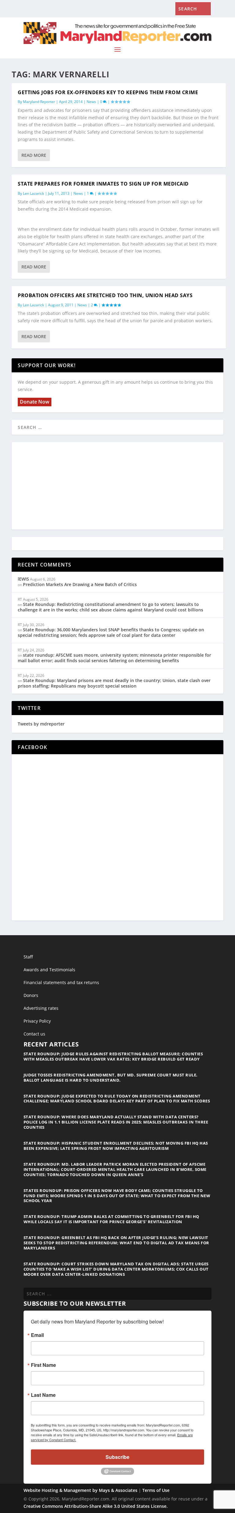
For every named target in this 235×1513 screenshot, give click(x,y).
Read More (33, 155)
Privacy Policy (37, 1021)
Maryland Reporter (39, 101)
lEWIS (23, 579)
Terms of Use (156, 1490)
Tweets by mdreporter (41, 724)
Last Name (43, 1395)
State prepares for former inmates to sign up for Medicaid (103, 183)
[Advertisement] (117, 486)
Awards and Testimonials (49, 969)
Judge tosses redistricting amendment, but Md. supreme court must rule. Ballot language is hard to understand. (111, 1077)
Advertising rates (41, 1008)
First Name (43, 1365)
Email (37, 1335)
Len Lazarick (33, 193)
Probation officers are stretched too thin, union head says (105, 295)
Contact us (34, 1034)
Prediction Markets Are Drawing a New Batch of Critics (80, 584)
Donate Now (34, 401)
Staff (28, 957)
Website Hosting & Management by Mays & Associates (81, 1490)
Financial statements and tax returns (61, 982)
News (91, 101)
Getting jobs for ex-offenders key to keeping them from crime (108, 92)
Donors (31, 995)
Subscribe (117, 1456)
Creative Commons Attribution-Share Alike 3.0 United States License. (96, 1506)
